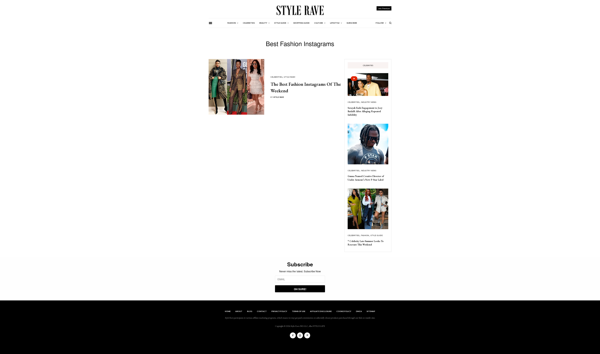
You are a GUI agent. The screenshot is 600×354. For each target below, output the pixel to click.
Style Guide (376, 235)
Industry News (368, 102)
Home (228, 311)
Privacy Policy (279, 311)
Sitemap (371, 311)
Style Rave (278, 97)
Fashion (365, 235)
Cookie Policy (343, 311)
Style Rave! (289, 77)
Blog (249, 311)
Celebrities (276, 77)
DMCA (359, 311)
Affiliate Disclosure (321, 311)
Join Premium (384, 8)
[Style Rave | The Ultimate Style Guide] (300, 10)
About (238, 311)
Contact (262, 311)
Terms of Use (298, 311)
